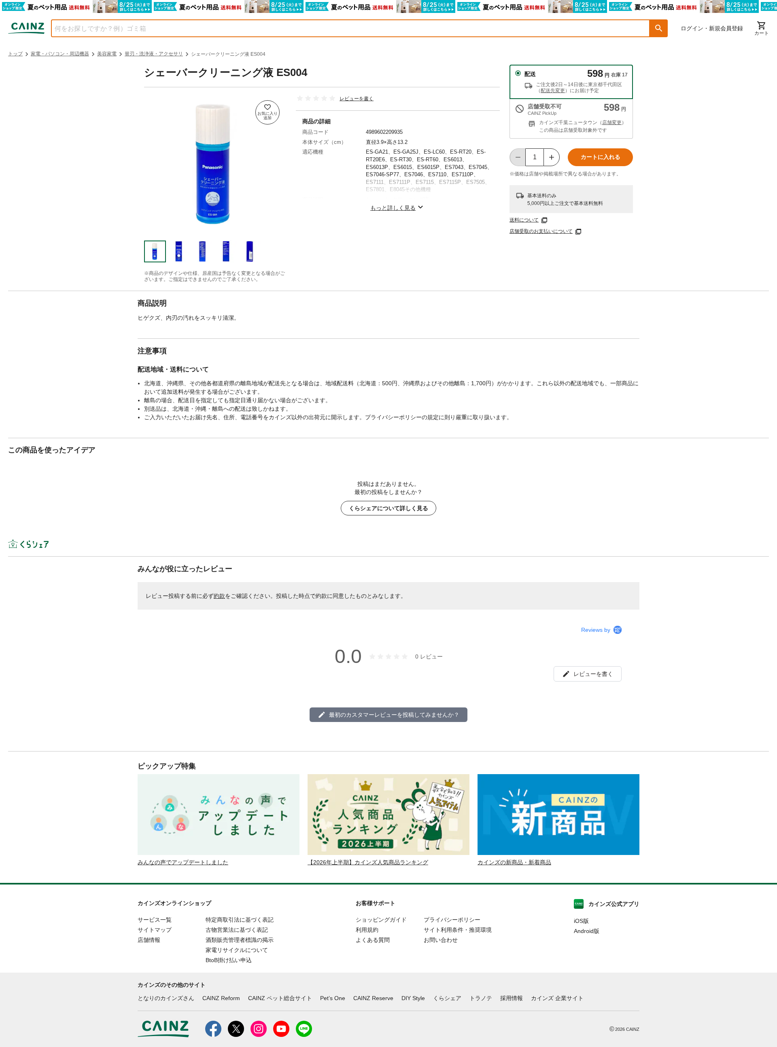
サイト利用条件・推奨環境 (458, 930)
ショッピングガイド (381, 919)
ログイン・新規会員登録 (712, 28)
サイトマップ (155, 930)
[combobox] (344, 28)
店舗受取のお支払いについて (541, 231)
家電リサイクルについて (237, 950)
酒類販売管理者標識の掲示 (240, 940)
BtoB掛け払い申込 (229, 960)
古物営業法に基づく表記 (237, 930)
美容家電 (107, 54)
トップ (15, 54)
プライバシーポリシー (452, 919)
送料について (524, 220)
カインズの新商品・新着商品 (514, 862)
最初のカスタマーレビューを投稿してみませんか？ (394, 714)
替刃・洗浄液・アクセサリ (154, 54)
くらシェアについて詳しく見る (388, 508)
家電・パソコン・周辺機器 (60, 54)
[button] (659, 28)
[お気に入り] (267, 112)
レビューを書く (357, 98)
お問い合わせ (441, 940)
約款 (219, 596)
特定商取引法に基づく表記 (240, 919)
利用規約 (367, 930)
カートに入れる (600, 157)
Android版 (586, 931)
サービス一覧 (155, 919)
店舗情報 (149, 940)
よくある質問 (373, 940)
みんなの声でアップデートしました (183, 862)
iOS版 (581, 921)
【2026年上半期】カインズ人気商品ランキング (368, 862)
